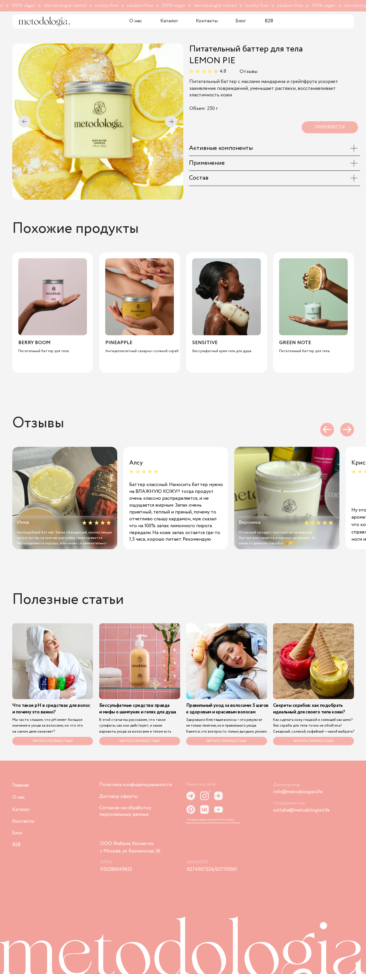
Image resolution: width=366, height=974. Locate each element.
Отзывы (248, 71)
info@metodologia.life (298, 792)
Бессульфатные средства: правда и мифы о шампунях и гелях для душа (137, 709)
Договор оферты (118, 796)
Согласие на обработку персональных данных (125, 811)
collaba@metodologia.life (301, 810)
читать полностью (313, 741)
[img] (44, 21)
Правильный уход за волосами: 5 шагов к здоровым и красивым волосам (227, 709)
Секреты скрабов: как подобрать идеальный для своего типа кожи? (309, 709)
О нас (135, 21)
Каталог (169, 21)
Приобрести (330, 127)
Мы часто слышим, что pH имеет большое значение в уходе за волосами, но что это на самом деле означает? (47, 725)
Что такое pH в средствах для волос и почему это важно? (51, 709)
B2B (269, 21)
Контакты (207, 21)
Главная (20, 785)
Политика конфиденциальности (135, 784)
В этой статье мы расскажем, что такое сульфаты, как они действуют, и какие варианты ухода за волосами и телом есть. (135, 725)
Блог (241, 21)
